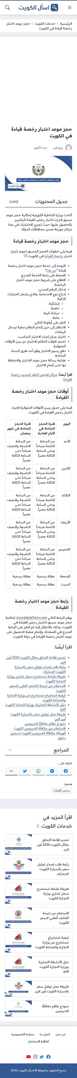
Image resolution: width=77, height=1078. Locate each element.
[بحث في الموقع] (7, 7)
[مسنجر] (52, 771)
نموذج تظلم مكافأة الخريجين (45, 723)
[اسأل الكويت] (38, 7)
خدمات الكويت (45, 23)
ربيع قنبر (58, 147)
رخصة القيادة (53, 256)
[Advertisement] (38, 82)
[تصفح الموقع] (69, 7)
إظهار (14, 201)
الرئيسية (66, 23)
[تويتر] (25, 771)
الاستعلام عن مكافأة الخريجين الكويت (40, 728)
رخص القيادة (62, 790)
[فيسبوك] (65, 771)
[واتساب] (38, 771)
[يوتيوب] (28, 1056)
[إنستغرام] (35, 1056)
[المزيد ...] (11, 771)
